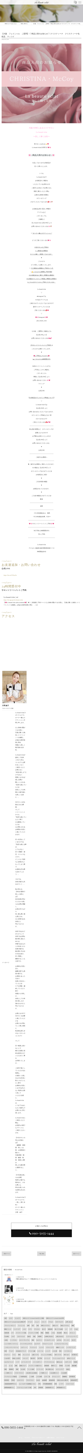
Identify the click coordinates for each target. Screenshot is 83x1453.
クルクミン (7, 1354)
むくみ (10, 1365)
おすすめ (59, 1340)
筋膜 (16, 1365)
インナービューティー (71, 1336)
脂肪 (5, 1369)
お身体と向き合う (49, 1336)
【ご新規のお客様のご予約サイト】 (42, 268)
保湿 (5, 1351)
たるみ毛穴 (7, 1358)
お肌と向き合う (60, 1336)
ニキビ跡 (54, 1351)
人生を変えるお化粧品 (31, 1373)
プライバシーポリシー (10, 1325)
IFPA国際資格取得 (47, 1383)
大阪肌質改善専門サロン (10, 1383)
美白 (60, 1351)
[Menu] (80, 2)
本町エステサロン (45, 1325)
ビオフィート (24, 1347)
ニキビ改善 (39, 1376)
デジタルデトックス (49, 1340)
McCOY (74, 1340)
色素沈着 (6, 1332)
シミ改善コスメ (8, 1373)
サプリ (30, 1329)
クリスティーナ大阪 (21, 1332)
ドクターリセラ (70, 1383)
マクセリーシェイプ (47, 1343)
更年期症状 (72, 1376)
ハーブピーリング (70, 1347)
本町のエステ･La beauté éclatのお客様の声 (14, 1321)
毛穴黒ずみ (74, 1354)
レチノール (40, 1351)
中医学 (13, 1380)
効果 (28, 1325)
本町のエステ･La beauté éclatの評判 (55, 1318)
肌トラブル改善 (59, 1329)
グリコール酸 (31, 1351)
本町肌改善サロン (61, 1387)
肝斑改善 (40, 1387)
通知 (19, 1354)
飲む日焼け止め (50, 1369)
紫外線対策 (52, 1380)
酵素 (73, 1325)
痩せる (65, 1332)
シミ (66, 1329)
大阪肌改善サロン (49, 1387)
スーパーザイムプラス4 (26, 1343)
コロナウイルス (21, 1336)
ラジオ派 (67, 1365)
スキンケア (25, 1358)
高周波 (61, 1365)
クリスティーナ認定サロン (35, 1365)
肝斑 (55, 1383)
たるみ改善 (64, 1373)
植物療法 (64, 1376)
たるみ (76, 1329)
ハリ (5, 1365)
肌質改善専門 (74, 1380)
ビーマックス (40, 1369)
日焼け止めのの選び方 (62, 1380)
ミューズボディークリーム (11, 1343)
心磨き (6, 1340)
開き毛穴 (33, 1358)
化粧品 (68, 1369)
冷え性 (38, 1380)
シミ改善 (31, 1376)
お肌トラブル (35, 1354)
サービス (30, 1321)
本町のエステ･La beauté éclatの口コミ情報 (33, 1318)
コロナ (13, 1336)
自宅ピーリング (71, 1358)
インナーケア (17, 1329)
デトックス (66, 1340)
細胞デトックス (60, 1347)
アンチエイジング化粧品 (10, 1376)
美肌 (17, 1369)
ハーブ (17, 1362)
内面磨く (40, 1336)
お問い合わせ (69, 1321)
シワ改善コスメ (43, 1373)
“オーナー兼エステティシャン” (42, 233)
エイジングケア (60, 1369)
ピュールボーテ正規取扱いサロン (27, 1383)
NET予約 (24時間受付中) (41, 530)
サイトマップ (60, 1437)
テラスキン (37, 1329)
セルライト (39, 1340)
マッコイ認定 (31, 1369)
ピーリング (47, 1358)
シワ (71, 1329)
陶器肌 (47, 1332)
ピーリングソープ (26, 1362)
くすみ (53, 1332)
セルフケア (37, 1343)
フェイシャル (21, 1325)
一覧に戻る (41, 1253)
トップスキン (13, 1340)
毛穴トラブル (58, 1354)
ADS (35, 1387)
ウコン (14, 1354)
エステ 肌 (47, 1376)
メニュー (37, 1321)
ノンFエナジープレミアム (61, 1343)
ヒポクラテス (20, 1380)
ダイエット (72, 1332)
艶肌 (42, 1332)
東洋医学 (6, 1380)
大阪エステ (55, 1325)
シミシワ (48, 1351)
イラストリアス (50, 1347)
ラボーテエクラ (59, 1321)
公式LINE (41, 390)
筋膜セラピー (23, 1365)
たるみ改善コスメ (54, 1373)
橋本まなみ (59, 1362)
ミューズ (41, 1347)
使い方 (44, 1329)
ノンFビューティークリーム (11, 1347)
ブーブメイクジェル (49, 1362)
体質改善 (46, 1365)
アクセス (50, 1321)
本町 (5, 1318)
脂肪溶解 (74, 1365)
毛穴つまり (66, 1354)
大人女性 (23, 1369)
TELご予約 (41, 534)
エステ (10, 1318)
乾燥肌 (75, 1362)
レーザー (61, 1383)
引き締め (6, 1336)
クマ (12, 1332)
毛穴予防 (40, 1358)
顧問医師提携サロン (9, 1387)
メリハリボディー (37, 1362)
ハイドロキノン (68, 1351)
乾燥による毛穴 (16, 1358)
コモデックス (68, 1362)
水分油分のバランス (21, 1351)
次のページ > (76, 1253)
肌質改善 (50, 1329)
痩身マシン (54, 1365)
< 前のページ (6, 1253)
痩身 (33, 1340)
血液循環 (44, 1380)
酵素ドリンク (7, 1329)
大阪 (37, 1325)
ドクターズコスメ (19, 1373)
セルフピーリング (8, 1362)
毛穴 (33, 1325)
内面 (34, 1336)
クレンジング (26, 1354)
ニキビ (24, 1329)
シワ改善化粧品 (23, 1376)
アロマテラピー (30, 1380)
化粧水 (29, 1336)
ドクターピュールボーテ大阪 (24, 1387)
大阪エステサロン (64, 1325)
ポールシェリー (56, 1376)
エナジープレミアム (24, 1340)
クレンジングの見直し (46, 1354)
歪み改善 (59, 1332)
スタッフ (44, 1321)
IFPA (39, 1383)
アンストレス (33, 1347)
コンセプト (17, 1318)
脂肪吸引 (11, 1369)
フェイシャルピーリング (58, 1358)
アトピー (11, 1351)
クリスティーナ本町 (33, 1332)
